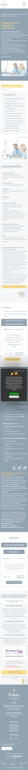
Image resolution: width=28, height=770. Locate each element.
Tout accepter (14, 393)
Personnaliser (14, 396)
